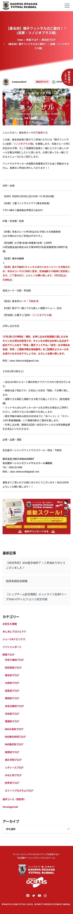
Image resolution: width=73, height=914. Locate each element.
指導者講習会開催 (17, 581)
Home (20, 39)
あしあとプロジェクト (14, 631)
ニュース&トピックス (14, 639)
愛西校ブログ (12, 752)
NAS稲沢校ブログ (14, 744)
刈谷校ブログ (12, 713)
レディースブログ (14, 767)
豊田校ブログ (12, 698)
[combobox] (36, 829)
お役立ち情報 (10, 624)
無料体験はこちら (67, 77)
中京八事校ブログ (14, 660)
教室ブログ (32, 39)
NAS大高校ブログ (14, 729)
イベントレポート (12, 647)
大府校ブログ (12, 683)
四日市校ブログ (13, 667)
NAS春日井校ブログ (15, 736)
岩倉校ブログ (12, 690)
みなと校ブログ (13, 775)
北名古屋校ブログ (14, 706)
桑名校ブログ (49, 39)
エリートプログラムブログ (19, 790)
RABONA (66, 904)
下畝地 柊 (34, 301)
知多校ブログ (12, 783)
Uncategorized (10, 807)
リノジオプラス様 (22, 143)
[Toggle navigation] (67, 5)
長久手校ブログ (13, 759)
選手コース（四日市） (14, 799)
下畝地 (39, 132)
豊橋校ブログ (12, 721)
